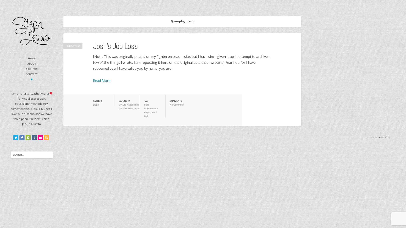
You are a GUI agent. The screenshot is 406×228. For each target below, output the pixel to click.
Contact (32, 74)
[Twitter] (15, 137)
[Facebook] (22, 137)
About (31, 63)
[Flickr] (40, 137)
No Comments (177, 104)
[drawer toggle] (32, 79)
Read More (101, 80)
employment (150, 112)
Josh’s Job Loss (115, 46)
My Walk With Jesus (129, 108)
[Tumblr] (34, 137)
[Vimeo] (28, 137)
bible (146, 104)
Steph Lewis (381, 137)
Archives (32, 69)
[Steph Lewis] (32, 31)
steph (96, 104)
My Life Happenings (129, 104)
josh (146, 116)
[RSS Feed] (46, 137)
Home (32, 58)
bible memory (151, 108)
